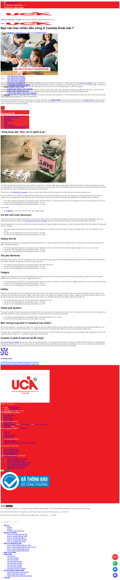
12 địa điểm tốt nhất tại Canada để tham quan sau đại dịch (20, 362)
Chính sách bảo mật (10, 455)
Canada (18, 19)
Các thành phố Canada (16, 78)
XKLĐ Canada (8, 419)
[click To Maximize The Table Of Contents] (3, 108)
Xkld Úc (10, 211)
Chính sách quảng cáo (11, 453)
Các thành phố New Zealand (16, 568)
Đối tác (9, 527)
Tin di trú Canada (9, 435)
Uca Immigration (23, 427)
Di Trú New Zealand (25, 424)
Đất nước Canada (86, 83)
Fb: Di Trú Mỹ (7, 426)
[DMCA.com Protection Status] (7, 507)
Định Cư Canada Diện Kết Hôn (17, 534)
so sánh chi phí (89, 100)
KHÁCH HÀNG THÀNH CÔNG (14, 570)
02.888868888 (17, 5)
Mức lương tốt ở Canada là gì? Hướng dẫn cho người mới (20, 364)
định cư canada (10, 532)
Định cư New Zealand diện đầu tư (18, 550)
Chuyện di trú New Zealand (40, 424)
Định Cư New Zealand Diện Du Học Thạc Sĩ (21, 547)
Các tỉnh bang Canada (16, 76)
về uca (6, 525)
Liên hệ (6, 434)
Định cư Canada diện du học (16, 541)
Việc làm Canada (9, 441)
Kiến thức (11, 19)
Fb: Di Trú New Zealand (9, 424)
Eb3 (16, 426)
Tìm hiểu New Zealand (16, 81)
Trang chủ (4, 19)
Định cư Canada (9, 415)
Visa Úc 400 (8, 420)
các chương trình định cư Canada (36, 221)
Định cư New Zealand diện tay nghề (19, 462)
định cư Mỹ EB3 (10, 552)
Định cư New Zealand (12, 543)
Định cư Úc (7, 417)
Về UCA (6, 432)
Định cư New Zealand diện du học (18, 464)
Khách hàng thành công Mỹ (16, 574)
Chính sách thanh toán (11, 451)
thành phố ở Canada (20, 192)
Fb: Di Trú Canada (8, 425)
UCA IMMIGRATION (40, 33)
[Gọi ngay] (115, 563)
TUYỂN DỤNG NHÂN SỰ (15, 531)
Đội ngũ (9, 529)
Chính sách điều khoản (11, 449)
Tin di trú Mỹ (8, 437)
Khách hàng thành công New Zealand (22, 93)
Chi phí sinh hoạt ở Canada (10, 342)
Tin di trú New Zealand (14, 567)
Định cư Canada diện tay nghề (17, 459)
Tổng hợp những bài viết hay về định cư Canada (20, 443)
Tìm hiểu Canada (12, 558)
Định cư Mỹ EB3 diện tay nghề (17, 466)
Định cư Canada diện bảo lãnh (17, 540)
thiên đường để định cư (16, 84)
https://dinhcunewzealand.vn (16, 468)
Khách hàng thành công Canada (17, 572)
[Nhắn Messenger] (115, 575)
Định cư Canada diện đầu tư (16, 461)
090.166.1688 (18, 7)
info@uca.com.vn (11, 3)
